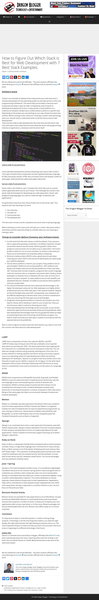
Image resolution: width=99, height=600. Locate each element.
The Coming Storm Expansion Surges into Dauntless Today (23, 590)
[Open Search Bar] (49, 21)
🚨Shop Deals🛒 (75, 17)
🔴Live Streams (29, 17)
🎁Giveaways (89, 17)
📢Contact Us (7, 17)
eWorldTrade (54, 535)
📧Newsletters (45, 17)
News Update (8, 586)
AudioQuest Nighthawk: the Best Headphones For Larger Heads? (25, 588)
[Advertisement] (49, 38)
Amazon (18, 84)
